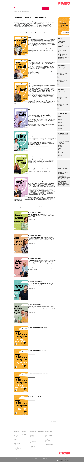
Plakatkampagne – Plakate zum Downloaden (63, 55)
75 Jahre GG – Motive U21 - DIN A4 (63, 84)
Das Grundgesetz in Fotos (63, 168)
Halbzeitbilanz (32, 430)
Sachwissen (39, 430)
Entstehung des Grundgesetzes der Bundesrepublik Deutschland (64, 176)
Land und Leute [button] (24, 8)
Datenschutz (16, 436)
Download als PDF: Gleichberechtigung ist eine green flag (39, 171)
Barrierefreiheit (49, 458)
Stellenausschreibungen (49, 444)
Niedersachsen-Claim (48, 435)
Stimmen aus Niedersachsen (63, 46)
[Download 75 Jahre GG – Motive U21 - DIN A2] (58, 77)
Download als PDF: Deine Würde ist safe (35, 126)
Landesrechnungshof (17, 438)
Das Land (23, 430)
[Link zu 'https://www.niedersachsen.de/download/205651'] (63, 26)
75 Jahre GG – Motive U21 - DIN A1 (63, 74)
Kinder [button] (33, 7)
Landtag (15, 430)
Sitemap (46, 441)
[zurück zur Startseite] (15, 8)
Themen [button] (28, 7)
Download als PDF (31, 219)
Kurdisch (60, 154)
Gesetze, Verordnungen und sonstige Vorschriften (17, 447)
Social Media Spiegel (48, 431)
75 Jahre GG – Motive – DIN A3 (63, 105)
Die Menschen (24, 431)
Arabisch (60, 118)
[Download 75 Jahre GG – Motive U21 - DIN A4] (58, 85)
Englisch (60, 119)
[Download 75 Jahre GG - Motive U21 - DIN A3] (58, 81)
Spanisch (60, 128)
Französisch (60, 121)
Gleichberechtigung (17, 444)
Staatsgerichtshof (16, 435)
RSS (36, 458)
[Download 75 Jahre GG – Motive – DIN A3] (58, 105)
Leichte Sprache (45, 7)
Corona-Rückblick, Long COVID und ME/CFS (32, 446)
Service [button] (38, 7)
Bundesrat (15, 439)
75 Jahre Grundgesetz (25, 11)
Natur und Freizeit (40, 432)
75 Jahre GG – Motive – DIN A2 (63, 101)
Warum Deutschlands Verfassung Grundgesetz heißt (63, 166)
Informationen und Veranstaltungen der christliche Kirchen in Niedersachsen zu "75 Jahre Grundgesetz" (63, 183)
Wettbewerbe (61, 53)
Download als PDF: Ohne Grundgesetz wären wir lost (24, 104)
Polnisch (60, 124)
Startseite (15, 11)
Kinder (38, 427)
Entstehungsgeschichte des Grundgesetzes (63, 58)
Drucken (54, 421)
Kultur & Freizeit (24, 434)
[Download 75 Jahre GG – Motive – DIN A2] (58, 101)
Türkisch (60, 130)
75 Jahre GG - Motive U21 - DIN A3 (63, 81)
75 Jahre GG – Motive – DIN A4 (63, 108)
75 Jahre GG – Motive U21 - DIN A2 (63, 77)
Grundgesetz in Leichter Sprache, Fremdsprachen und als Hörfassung (63, 49)
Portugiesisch (61, 125)
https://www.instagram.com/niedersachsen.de (23, 26)
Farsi (59, 151)
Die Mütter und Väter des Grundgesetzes (63, 173)
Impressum (21, 458)
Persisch (60, 122)
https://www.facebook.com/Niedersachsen (44, 26)
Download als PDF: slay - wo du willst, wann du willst (38, 146)
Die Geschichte (24, 432)
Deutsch (60, 116)
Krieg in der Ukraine (33, 443)
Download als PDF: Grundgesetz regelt (35, 52)
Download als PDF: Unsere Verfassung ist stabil (37, 73)
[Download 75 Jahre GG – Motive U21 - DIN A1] (58, 74)
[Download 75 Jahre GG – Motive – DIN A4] (58, 109)
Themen (19, 11)
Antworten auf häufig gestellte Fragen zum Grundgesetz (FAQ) (62, 61)
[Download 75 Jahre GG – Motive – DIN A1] (58, 98)
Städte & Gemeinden (17, 443)
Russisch (60, 127)
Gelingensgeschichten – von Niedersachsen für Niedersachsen (33, 438)
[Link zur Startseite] (64, 5)
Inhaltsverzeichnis (41, 458)
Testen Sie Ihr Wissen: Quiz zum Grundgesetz (63, 179)
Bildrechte (16, 458)
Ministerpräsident (16, 431)
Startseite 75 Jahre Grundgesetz (61, 42)
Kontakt (46, 445)
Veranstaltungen (61, 51)
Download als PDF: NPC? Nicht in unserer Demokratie (24, 202)
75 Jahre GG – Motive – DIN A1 (63, 98)
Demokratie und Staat (40, 431)
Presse (46, 430)
